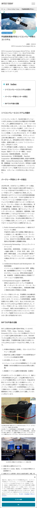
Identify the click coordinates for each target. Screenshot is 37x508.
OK (18, 504)
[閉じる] (35, 477)
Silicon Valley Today (13, 9)
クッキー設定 (18, 499)
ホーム (3, 9)
